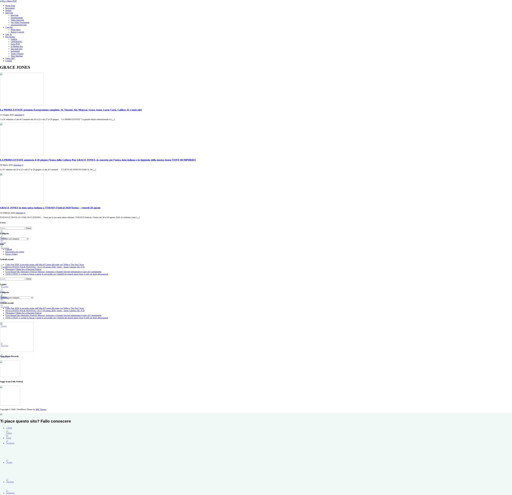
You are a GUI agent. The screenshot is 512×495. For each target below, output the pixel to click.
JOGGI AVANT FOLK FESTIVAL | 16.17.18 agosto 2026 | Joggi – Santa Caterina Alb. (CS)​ (45, 267)
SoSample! (15, 51)
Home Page (10, 6)
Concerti (9, 27)
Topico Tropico (17, 53)
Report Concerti (17, 32)
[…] (113, 119)
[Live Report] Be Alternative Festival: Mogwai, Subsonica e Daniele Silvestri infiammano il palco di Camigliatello (53, 272)
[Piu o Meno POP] (8, 1)
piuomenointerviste (19, 25)
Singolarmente (17, 18)
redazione (18, 115)
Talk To (8, 34)
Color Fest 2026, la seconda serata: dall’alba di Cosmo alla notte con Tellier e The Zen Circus (44, 264)
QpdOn (14, 39)
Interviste (9, 13)
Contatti (8, 61)
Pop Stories (10, 37)
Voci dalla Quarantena (20, 22)
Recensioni (10, 8)
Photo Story (16, 29)
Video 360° (10, 58)
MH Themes (41, 409)
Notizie (8, 10)
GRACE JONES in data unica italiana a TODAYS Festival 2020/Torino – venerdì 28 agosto (50, 207)
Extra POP (15, 44)
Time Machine (17, 56)
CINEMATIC (16, 41)
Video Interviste (17, 20)
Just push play (17, 49)
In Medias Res (17, 46)
